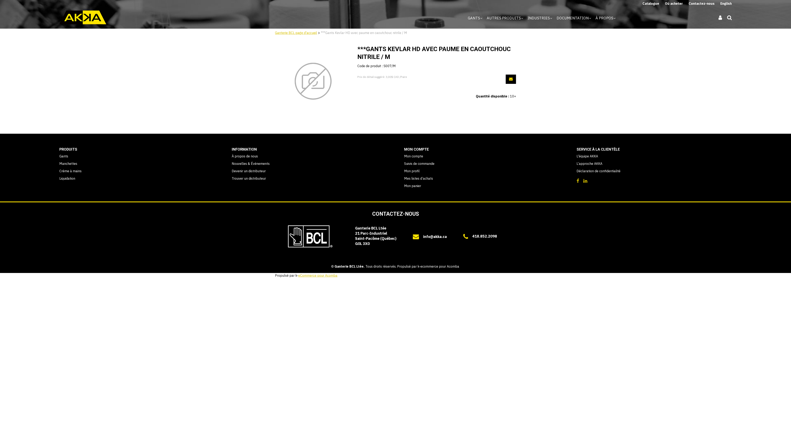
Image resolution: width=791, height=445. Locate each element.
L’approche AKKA (589, 164)
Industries (539, 18)
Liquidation (67, 178)
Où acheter (674, 3)
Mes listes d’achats (418, 178)
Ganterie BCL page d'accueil (296, 33)
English (726, 3)
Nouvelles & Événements (251, 164)
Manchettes (68, 164)
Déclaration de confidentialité (598, 171)
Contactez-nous (702, 3)
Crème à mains (70, 171)
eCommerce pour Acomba (317, 275)
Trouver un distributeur (249, 178)
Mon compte (413, 156)
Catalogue (650, 3)
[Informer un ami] (511, 79)
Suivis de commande (419, 164)
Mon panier (412, 186)
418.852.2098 (484, 236)
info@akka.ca (435, 236)
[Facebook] (578, 180)
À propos (605, 18)
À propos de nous (245, 156)
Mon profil (412, 171)
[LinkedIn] (585, 180)
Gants (474, 18)
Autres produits (504, 18)
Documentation (573, 18)
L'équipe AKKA (587, 156)
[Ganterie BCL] (82, 17)
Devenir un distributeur (249, 171)
